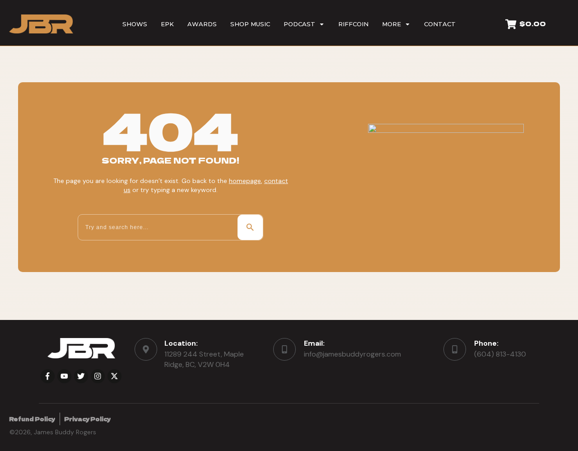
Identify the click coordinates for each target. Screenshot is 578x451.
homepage (245, 181)
